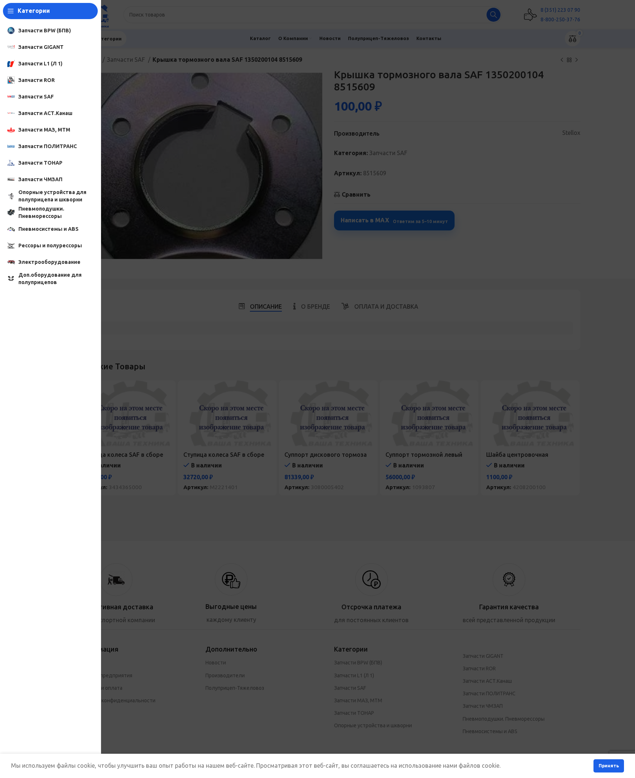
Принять (609, 765)
